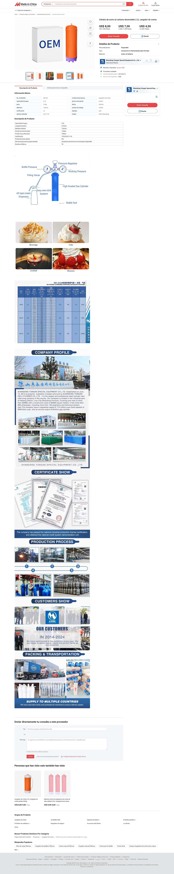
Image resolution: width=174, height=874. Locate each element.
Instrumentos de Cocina (43, 14)
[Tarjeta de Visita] (156, 96)
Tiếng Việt (133, 859)
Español (46, 859)
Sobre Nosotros (49, 857)
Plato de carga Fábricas (23, 846)
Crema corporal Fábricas (66, 846)
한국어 (103, 859)
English (40, 859)
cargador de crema (20, 820)
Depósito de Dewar (93, 820)
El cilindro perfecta (129, 820)
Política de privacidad (83, 857)
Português (53, 859)
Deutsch (83, 859)
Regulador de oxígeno (57, 823)
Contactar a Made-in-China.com (99, 857)
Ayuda (138, 10)
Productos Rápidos (115, 857)
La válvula (126, 823)
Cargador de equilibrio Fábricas (45, 846)
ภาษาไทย (120, 859)
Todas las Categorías (23, 10)
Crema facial (121, 846)
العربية (98, 859)
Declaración (58, 857)
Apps (146, 10)
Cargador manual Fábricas (86, 846)
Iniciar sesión (155, 5)
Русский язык (69, 859)
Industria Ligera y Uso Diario (27, 14)
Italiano (77, 859)
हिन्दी (114, 859)
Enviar (30, 756)
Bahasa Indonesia (143, 859)
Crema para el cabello (106, 846)
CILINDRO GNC (55, 820)
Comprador (125, 10)
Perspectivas (126, 857)
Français (61, 859)
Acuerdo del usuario (69, 857)
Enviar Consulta (113, 36)
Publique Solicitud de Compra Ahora (73, 756)
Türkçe (126, 859)
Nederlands (91, 859)
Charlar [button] (146, 36)
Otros (16, 827)
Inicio (15, 14)
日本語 (109, 859)
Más (16, 850)
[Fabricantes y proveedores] (25, 4)
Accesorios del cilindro (94, 823)
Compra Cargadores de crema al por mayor (142, 846)
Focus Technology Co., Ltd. (83, 863)
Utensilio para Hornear (58, 14)
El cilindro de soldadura (21, 823)
